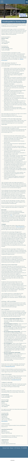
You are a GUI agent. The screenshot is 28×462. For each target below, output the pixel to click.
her (11, 215)
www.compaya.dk (20, 226)
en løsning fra (13, 460)
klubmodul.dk (4, 421)
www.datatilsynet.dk (10, 366)
